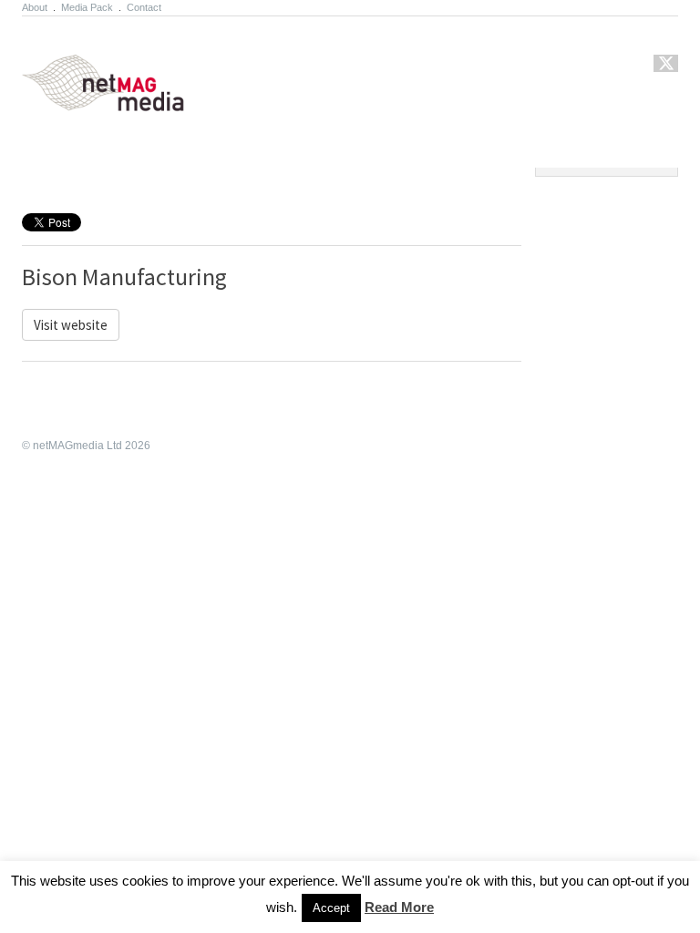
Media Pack (87, 7)
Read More (399, 907)
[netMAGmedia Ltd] (124, 101)
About (34, 7)
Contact (144, 7)
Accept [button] (331, 908)
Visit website (71, 324)
